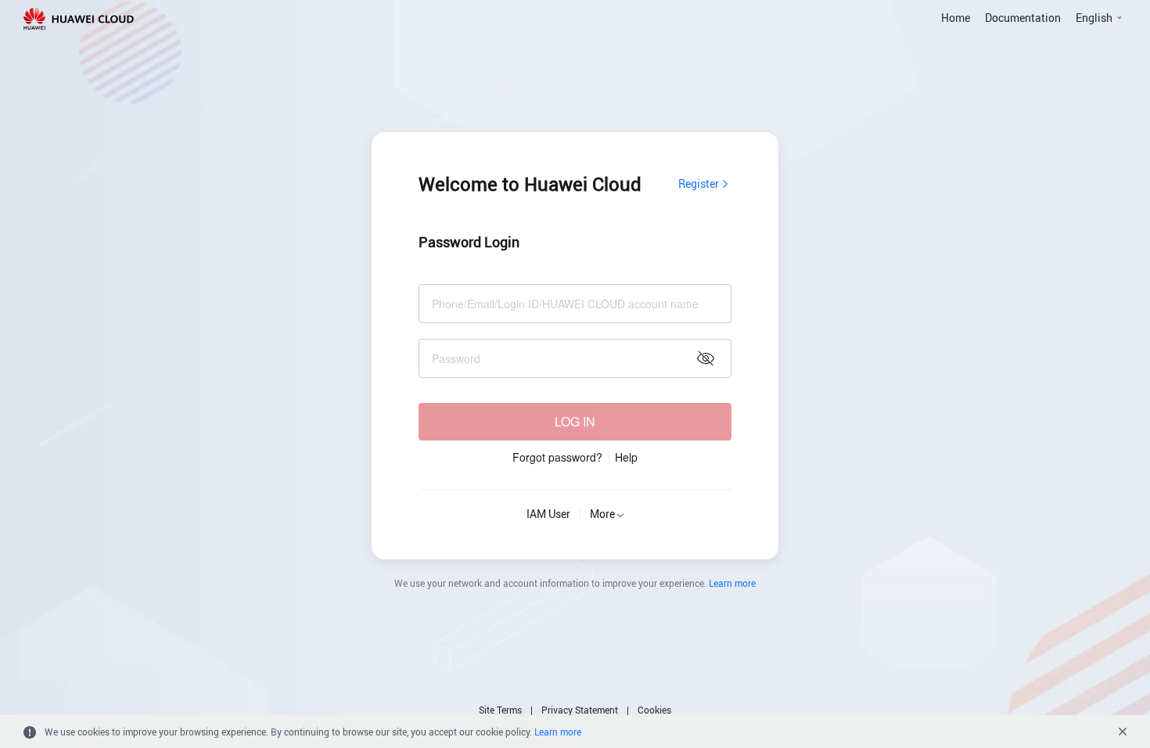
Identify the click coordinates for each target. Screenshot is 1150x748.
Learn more (732, 583)
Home (955, 17)
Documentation (1023, 17)
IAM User (548, 513)
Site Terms (500, 709)
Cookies (654, 709)
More (602, 513)
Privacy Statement (579, 709)
